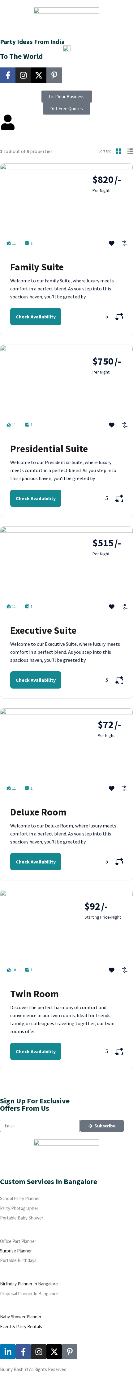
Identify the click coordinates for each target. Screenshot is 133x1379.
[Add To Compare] (125, 243)
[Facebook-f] (7, 75)
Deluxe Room (38, 812)
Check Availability (36, 316)
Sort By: (104, 151)
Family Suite (37, 267)
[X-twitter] (38, 75)
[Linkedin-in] (7, 1351)
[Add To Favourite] (112, 243)
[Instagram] (23, 75)
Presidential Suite (49, 449)
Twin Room (34, 994)
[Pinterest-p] (54, 75)
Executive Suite (43, 630)
